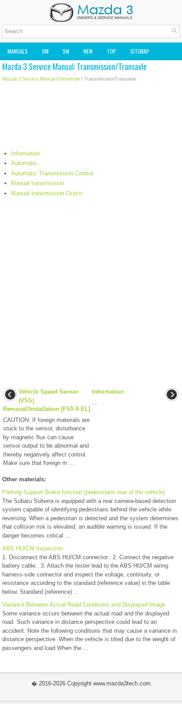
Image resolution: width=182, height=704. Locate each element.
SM (66, 51)
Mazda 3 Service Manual (28, 78)
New (88, 51)
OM (45, 51)
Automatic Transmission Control (52, 173)
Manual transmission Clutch (46, 193)
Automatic (24, 163)
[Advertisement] (91, 118)
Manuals (18, 51)
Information (25, 153)
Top (111, 51)
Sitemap (139, 51)
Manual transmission (37, 183)
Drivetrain (69, 78)
